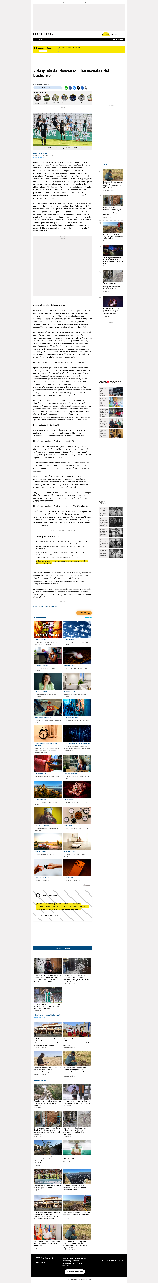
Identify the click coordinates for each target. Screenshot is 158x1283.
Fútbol (46, 606)
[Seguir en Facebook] (107, 1260)
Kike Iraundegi (67, 1105)
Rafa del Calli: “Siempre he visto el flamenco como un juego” (104, 512)
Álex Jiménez (37, 1010)
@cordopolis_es (39, 157)
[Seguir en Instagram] (112, 1260)
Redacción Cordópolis (40, 153)
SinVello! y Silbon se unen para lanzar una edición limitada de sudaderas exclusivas (103, 433)
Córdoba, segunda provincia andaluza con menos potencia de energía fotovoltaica (75, 1188)
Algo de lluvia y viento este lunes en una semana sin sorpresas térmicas (77, 1102)
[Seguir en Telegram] (109, 1260)
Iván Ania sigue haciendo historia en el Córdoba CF (77, 1158)
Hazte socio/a (105, 34)
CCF (42, 606)
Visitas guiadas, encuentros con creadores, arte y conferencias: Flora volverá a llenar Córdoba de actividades (47, 1160)
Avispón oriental (65, 2)
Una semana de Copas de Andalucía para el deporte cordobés (47, 1187)
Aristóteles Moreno (39, 984)
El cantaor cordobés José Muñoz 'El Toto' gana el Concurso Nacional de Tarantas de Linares (111, 311)
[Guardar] (86, 88)
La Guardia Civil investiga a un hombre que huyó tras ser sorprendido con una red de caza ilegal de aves (75, 1071)
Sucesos (54, 2)
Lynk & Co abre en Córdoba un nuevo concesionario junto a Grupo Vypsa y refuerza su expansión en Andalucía (104, 392)
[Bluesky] (74, 88)
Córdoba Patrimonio (102, 2)
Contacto (88, 1279)
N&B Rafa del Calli (48, 2)
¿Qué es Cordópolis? (72, 1279)
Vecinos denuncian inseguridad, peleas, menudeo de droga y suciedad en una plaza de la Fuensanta (75, 1131)
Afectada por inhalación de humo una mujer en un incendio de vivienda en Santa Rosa (113, 260)
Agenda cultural (88, 2)
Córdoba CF (94, 2)
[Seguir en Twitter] (105, 1260)
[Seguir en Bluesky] (102, 1260)
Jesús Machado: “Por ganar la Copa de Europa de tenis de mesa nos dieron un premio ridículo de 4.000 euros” (104, 543)
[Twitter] (78, 88)
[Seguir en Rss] (122, 1260)
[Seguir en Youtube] (114, 1260)
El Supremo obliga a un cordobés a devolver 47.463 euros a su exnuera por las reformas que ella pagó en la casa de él (47, 1131)
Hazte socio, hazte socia (49, 915)
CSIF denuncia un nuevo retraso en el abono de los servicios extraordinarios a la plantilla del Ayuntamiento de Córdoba (47, 1042)
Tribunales (71, 2)
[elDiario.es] (46, 1262)
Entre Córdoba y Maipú (79, 2)
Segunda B (54, 606)
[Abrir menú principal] (123, 34)
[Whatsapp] (66, 88)
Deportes (39, 39)
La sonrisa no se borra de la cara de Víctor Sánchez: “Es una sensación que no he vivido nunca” (47, 1006)
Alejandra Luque (38, 1136)
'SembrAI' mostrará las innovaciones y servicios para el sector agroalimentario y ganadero (47, 1070)
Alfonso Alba (37, 1107)
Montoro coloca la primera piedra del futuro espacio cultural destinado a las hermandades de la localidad (76, 1042)
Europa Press (67, 1192)
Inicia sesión (114, 34)
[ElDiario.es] (117, 39)
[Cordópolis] (46, 1258)
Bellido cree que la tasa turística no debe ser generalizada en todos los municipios (47, 1243)
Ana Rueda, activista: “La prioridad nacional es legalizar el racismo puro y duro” (104, 533)
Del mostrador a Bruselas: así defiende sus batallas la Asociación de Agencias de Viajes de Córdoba (103, 423)
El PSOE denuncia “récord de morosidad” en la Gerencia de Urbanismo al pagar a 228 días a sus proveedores (77, 978)
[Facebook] (70, 88)
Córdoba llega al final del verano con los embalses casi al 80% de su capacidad (47, 1103)
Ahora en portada (40, 1080)
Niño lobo (59, 2)
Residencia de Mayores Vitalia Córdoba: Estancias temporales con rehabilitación (104, 402)
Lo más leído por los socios (43, 955)
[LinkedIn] (82, 88)
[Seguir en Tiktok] (117, 1260)
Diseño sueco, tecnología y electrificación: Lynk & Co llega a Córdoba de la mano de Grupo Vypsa (104, 413)
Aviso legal (82, 1279)
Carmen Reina (67, 1136)
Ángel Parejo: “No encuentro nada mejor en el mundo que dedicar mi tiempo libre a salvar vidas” (104, 553)
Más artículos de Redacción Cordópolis (47, 1015)
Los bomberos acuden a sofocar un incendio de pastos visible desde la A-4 (76, 1215)
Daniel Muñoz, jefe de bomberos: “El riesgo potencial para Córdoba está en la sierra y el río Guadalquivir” (104, 522)
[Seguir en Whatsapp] (120, 1260)
